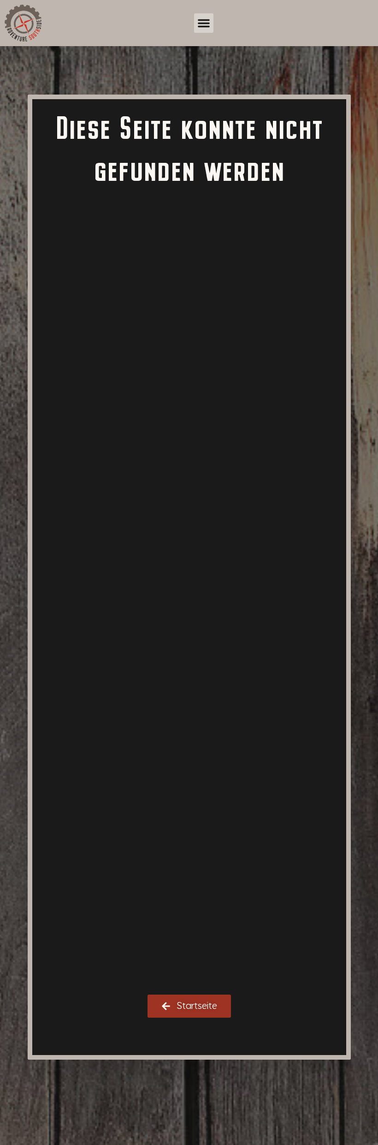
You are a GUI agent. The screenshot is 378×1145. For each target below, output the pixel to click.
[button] (203, 23)
